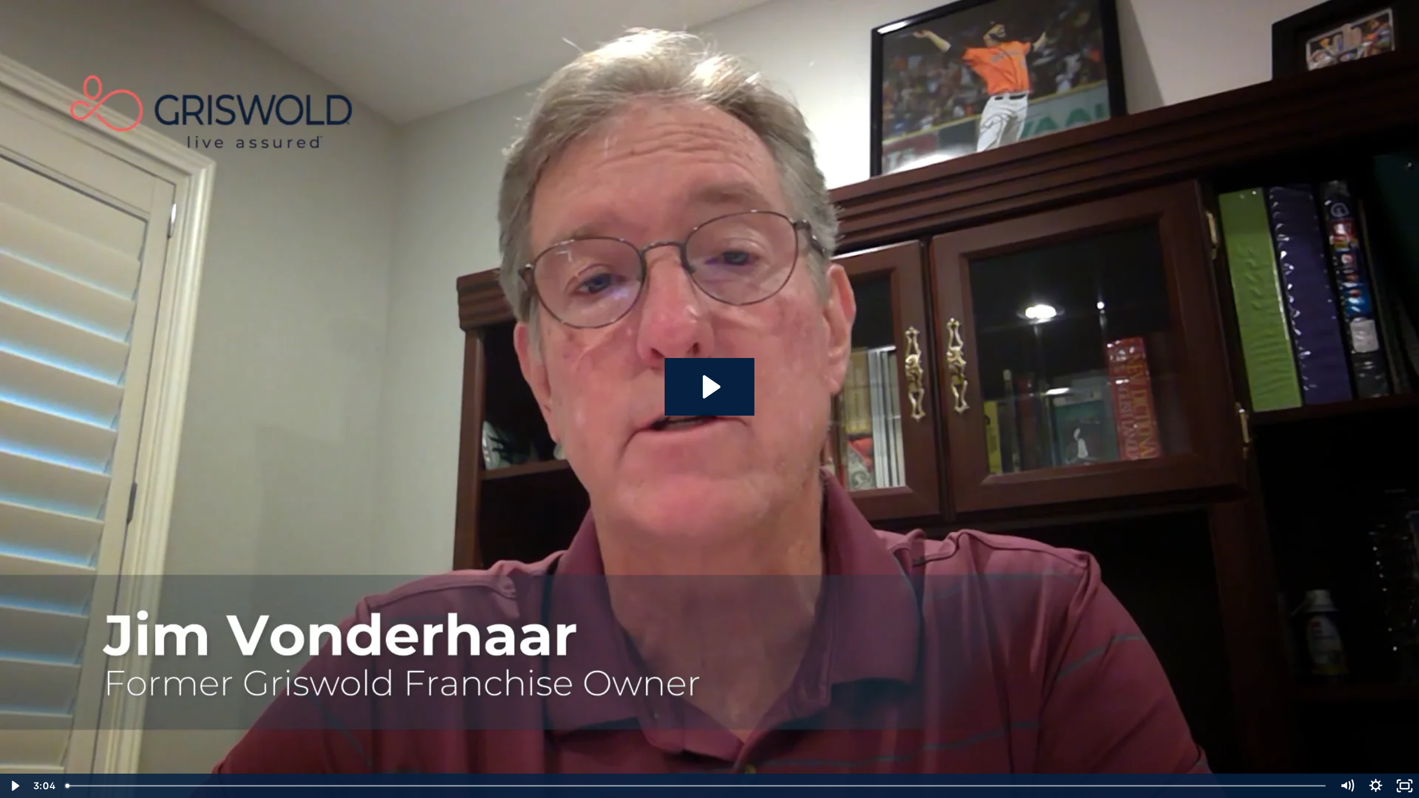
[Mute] (1347, 786)
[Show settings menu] (1375, 786)
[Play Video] (14, 786)
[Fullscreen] (1404, 786)
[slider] (696, 786)
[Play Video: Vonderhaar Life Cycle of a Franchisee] (710, 387)
